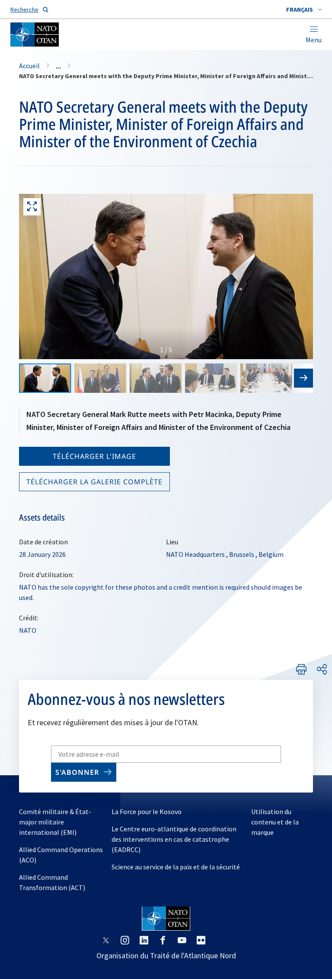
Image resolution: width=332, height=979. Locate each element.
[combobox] (304, 9)
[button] (304, 9)
